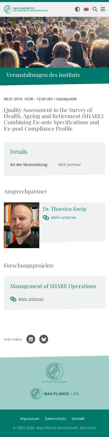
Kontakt (78, 418)
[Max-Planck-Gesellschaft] (54, 372)
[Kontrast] (77, 9)
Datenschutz (55, 418)
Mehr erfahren (63, 217)
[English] (86, 9)
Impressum (29, 418)
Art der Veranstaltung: (29, 164)
